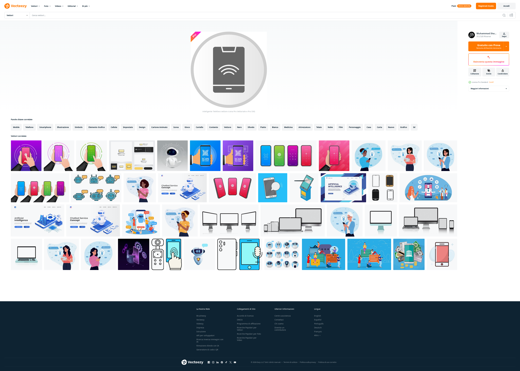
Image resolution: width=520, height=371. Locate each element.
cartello (199, 127)
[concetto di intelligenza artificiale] (428, 187)
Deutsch (318, 327)
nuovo (391, 127)
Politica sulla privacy (308, 362)
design (142, 127)
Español (317, 319)
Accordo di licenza (245, 315)
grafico (403, 127)
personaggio (355, 127)
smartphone (45, 127)
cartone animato (159, 127)
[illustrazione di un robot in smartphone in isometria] (133, 254)
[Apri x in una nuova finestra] (230, 362)
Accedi (506, 6)
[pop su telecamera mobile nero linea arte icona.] (157, 254)
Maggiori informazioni (480, 88)
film (341, 127)
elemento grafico (97, 127)
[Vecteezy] (15, 6)
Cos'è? (491, 82)
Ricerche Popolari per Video (247, 338)
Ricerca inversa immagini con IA (209, 340)
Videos (58, 6)
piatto (263, 127)
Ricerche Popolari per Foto (249, 334)
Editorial (72, 6)
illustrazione (63, 127)
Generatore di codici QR (207, 349)
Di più (85, 6)
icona (176, 127)
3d (414, 127)
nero (239, 127)
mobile (16, 127)
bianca (275, 127)
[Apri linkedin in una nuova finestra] (217, 362)
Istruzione (201, 331)
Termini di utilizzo (290, 362)
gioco (187, 127)
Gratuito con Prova (488, 46)
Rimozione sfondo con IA (207, 345)
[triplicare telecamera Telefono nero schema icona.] (227, 254)
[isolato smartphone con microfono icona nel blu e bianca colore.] (250, 254)
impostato (128, 127)
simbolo (79, 127)
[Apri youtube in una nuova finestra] (235, 362)
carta (379, 127)
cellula (114, 127)
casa (369, 127)
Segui (504, 36)
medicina (288, 127)
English (317, 315)
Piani (453, 6)
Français (318, 331)
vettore (227, 127)
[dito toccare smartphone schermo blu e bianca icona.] (174, 254)
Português (319, 323)
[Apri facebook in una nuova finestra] (209, 362)
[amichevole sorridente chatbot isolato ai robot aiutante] (199, 254)
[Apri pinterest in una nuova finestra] (222, 362)
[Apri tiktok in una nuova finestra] (226, 362)
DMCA (240, 319)
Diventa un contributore (280, 328)
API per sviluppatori (205, 335)
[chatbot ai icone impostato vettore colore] (96, 187)
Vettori (34, 6)
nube (330, 127)
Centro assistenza (282, 315)
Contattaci (279, 319)
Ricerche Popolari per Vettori (247, 328)
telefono (29, 127)
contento (213, 127)
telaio (319, 127)
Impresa (200, 327)
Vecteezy (200, 319)
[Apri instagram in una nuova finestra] (213, 362)
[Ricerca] (504, 15)
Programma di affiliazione (248, 323)
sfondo (251, 127)
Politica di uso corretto (327, 362)
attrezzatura (304, 127)
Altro (316, 335)
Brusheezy (201, 315)
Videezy (199, 323)
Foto (46, 6)
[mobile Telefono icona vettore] (382, 187)
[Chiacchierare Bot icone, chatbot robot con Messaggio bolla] (282, 254)
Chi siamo (278, 323)
